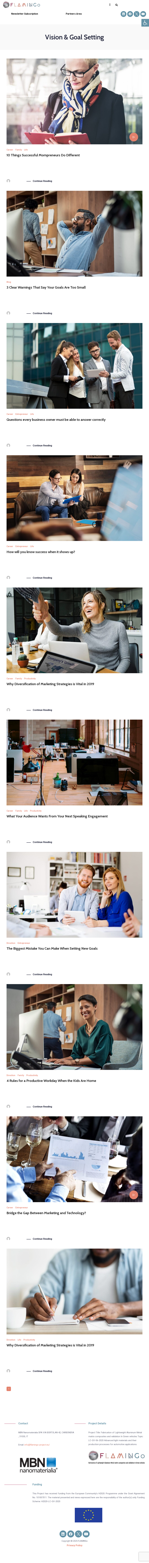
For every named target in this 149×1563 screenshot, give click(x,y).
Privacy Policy (74, 1545)
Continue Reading (42, 181)
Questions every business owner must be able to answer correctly (56, 419)
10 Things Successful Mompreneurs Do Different (43, 155)
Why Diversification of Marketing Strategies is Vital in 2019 (50, 684)
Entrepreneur (21, 414)
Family (18, 150)
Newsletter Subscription (24, 13)
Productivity (30, 678)
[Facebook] (130, 14)
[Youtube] (143, 14)
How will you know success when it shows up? (41, 552)
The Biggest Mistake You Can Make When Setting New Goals (52, 948)
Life (26, 150)
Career (10, 150)
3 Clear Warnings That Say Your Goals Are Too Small (46, 287)
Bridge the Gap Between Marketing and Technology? (46, 1213)
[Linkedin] (123, 14)
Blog (9, 282)
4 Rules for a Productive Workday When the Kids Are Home (51, 1081)
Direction (11, 943)
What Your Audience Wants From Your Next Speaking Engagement (57, 816)
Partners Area (74, 13)
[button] (145, 23)
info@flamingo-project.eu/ (37, 1444)
